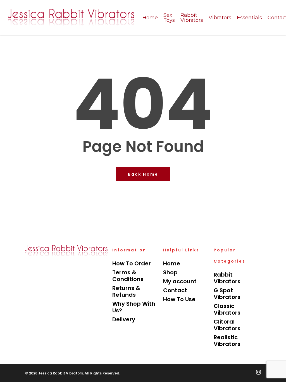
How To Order (131, 263)
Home (171, 263)
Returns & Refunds (126, 291)
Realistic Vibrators (227, 340)
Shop (170, 272)
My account (180, 281)
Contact (175, 290)
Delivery (123, 319)
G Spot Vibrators (227, 293)
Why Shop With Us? (133, 307)
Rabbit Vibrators (227, 278)
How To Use (179, 299)
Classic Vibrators (227, 309)
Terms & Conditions (128, 275)
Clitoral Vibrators (227, 325)
